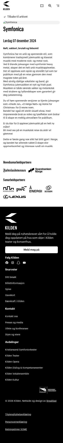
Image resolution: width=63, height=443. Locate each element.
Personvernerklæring (16, 422)
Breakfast (52, 401)
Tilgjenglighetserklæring (18, 414)
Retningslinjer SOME (16, 429)
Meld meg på (31, 249)
